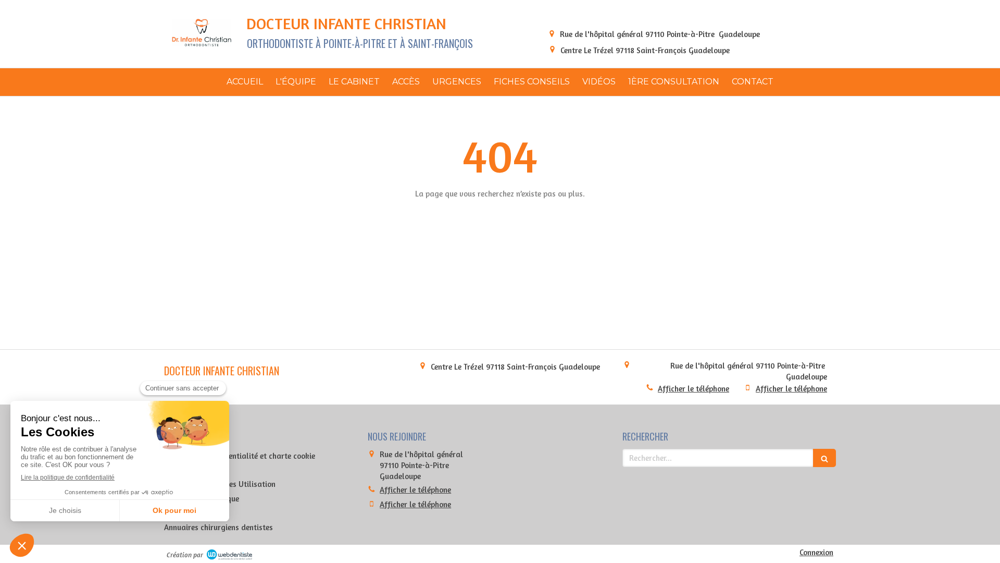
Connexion (816, 552)
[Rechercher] (824, 458)
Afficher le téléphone (693, 389)
